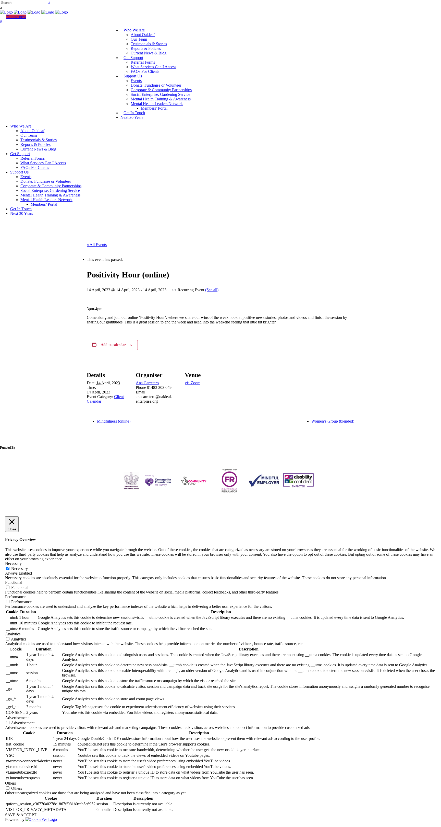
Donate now (16, 17)
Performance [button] (15, 597)
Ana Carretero (147, 383)
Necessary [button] (13, 563)
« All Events (97, 244)
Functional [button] (13, 582)
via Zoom (192, 383)
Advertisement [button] (17, 718)
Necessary (19, 568)
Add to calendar (113, 345)
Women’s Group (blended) (332, 421)
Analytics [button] (12, 634)
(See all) (211, 290)
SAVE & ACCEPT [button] (20, 815)
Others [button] (10, 783)
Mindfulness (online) (113, 421)
